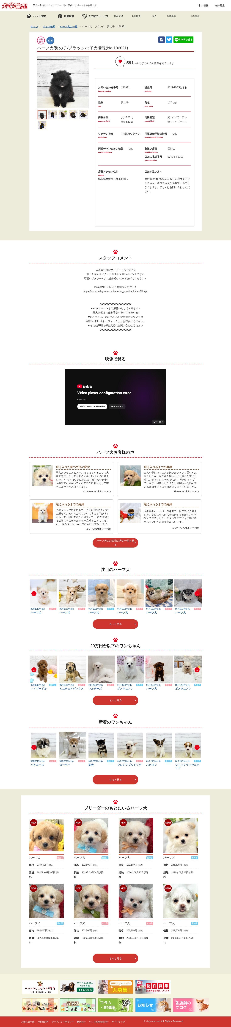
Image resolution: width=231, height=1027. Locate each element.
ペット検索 (49, 26)
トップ (34, 26)
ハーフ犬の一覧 (68, 26)
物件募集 (220, 5)
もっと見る (115, 624)
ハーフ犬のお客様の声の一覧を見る (115, 542)
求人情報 (203, 5)
